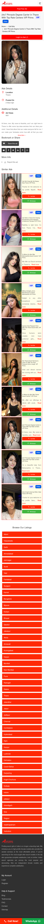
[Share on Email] (4, 150)
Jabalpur (7, 631)
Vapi (5, 573)
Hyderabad (8, 734)
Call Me (32, 196)
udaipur (7, 799)
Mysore (6, 605)
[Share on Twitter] (13, 150)
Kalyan (6, 657)
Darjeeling (8, 773)
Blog (3, 895)
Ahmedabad (8, 553)
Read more (35, 264)
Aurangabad (8, 650)
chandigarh (8, 805)
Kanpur (6, 747)
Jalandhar (7, 702)
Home (4, 26)
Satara (6, 689)
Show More (21, 135)
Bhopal (6, 618)
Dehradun (7, 760)
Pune (6, 676)
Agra (5, 741)
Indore (6, 792)
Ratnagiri (7, 682)
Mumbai (7, 663)
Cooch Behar (9, 766)
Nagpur (6, 818)
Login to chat (21, 37)
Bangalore (8, 599)
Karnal (6, 592)
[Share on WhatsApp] (27, 150)
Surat (6, 566)
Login (4, 880)
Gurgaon (7, 586)
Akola (6, 637)
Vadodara (7, 831)
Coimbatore (8, 728)
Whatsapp (33, 201)
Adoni (6, 534)
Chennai (7, 721)
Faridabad (7, 579)
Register (5, 883)
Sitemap (5, 909)
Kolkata (7, 786)
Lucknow (7, 753)
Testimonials (6, 899)
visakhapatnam (9, 824)
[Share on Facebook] (8, 150)
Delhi (6, 547)
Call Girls (12, 26)
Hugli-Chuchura (10, 779)
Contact (4, 906)
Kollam (6, 611)
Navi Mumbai (9, 670)
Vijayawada (8, 540)
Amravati (7, 644)
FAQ (3, 902)
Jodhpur (7, 715)
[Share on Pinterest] (22, 150)
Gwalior (7, 624)
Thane (6, 695)
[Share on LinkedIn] (18, 150)
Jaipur (6, 708)
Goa (5, 812)
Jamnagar (7, 560)
